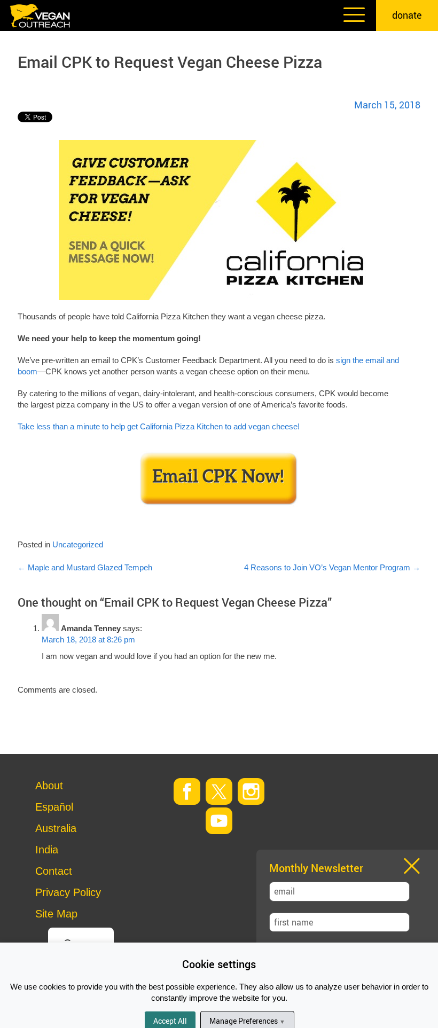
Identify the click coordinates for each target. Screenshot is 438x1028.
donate (407, 15)
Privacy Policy (68, 892)
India (46, 850)
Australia (55, 828)
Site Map (56, 914)
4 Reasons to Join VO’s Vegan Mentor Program (332, 567)
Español (54, 807)
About (49, 785)
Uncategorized (77, 544)
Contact (53, 871)
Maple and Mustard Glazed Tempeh (85, 567)
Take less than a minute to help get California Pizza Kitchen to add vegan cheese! (159, 426)
